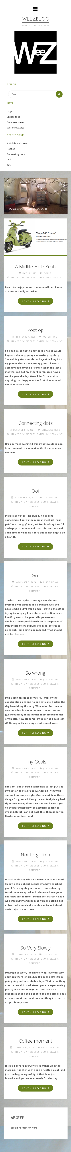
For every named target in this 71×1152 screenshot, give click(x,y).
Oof (9, 159)
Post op (11, 148)
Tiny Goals (35, 762)
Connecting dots (16, 154)
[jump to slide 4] (38, 209)
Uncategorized (51, 430)
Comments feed (16, 122)
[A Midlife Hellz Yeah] (35, 236)
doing (47, 273)
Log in (10, 111)
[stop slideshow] (46, 209)
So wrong (35, 673)
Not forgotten (35, 854)
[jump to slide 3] (34, 209)
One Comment (54, 277)
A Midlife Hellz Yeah (17, 143)
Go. (9, 165)
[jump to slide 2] (30, 209)
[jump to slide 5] (42, 209)
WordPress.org (15, 127)
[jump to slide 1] (26, 209)
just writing (50, 337)
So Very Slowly (35, 948)
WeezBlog (35, 19)
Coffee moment (35, 1041)
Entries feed (13, 116)
